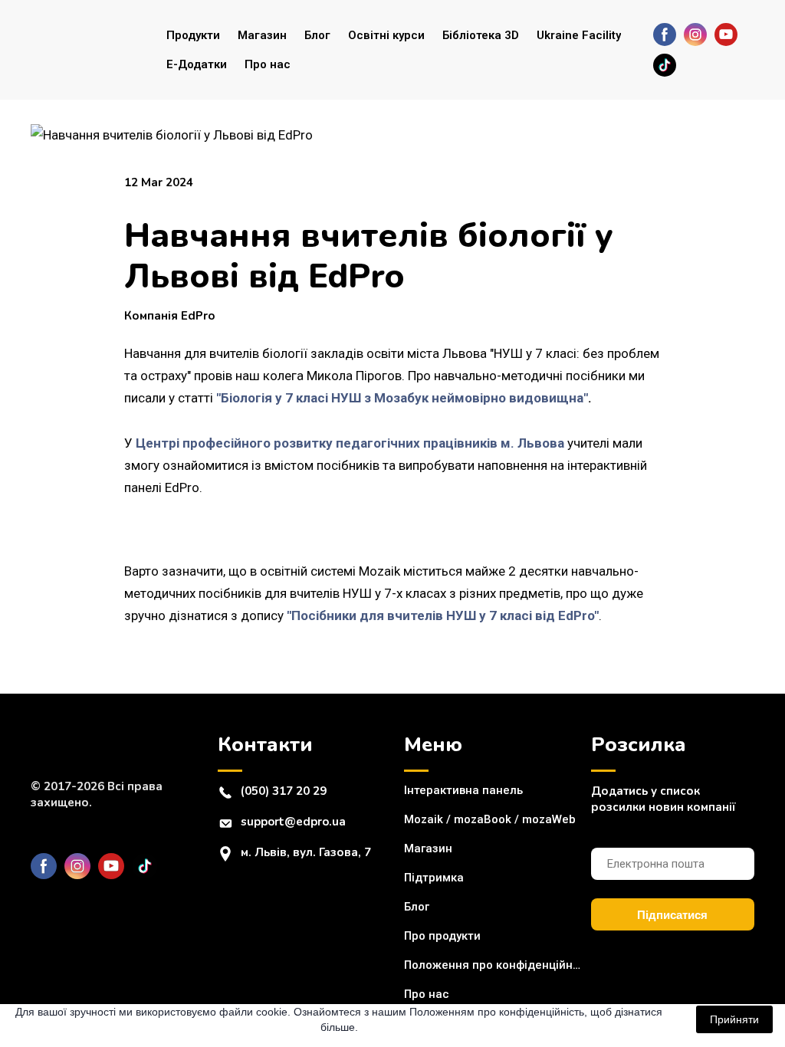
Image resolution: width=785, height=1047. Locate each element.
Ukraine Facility (579, 35)
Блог (317, 35)
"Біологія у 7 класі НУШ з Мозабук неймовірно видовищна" (402, 397)
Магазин (262, 35)
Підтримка (434, 878)
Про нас (268, 64)
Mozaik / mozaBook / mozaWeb (490, 819)
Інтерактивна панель (463, 790)
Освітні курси (386, 35)
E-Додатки (196, 64)
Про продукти (442, 936)
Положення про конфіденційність (493, 965)
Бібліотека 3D (480, 35)
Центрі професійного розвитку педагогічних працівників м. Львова (350, 443)
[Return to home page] (87, 50)
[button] (664, 34)
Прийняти (734, 1019)
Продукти (193, 35)
